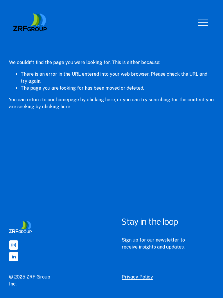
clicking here (101, 99)
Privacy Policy (137, 277)
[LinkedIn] (13, 256)
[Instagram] (13, 245)
